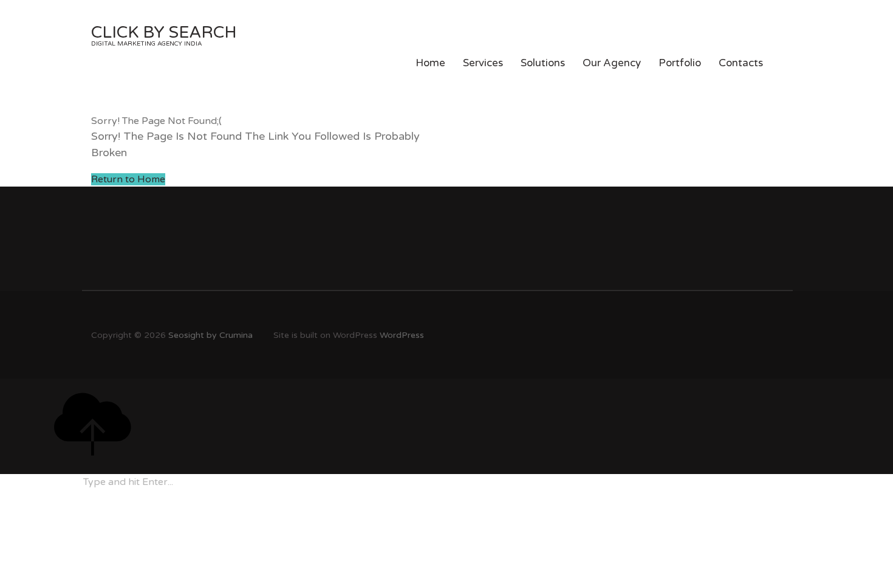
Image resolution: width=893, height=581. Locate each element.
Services (483, 63)
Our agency (612, 63)
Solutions (543, 63)
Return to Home (128, 179)
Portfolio (680, 63)
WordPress (402, 335)
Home (430, 63)
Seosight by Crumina (210, 335)
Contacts (741, 63)
